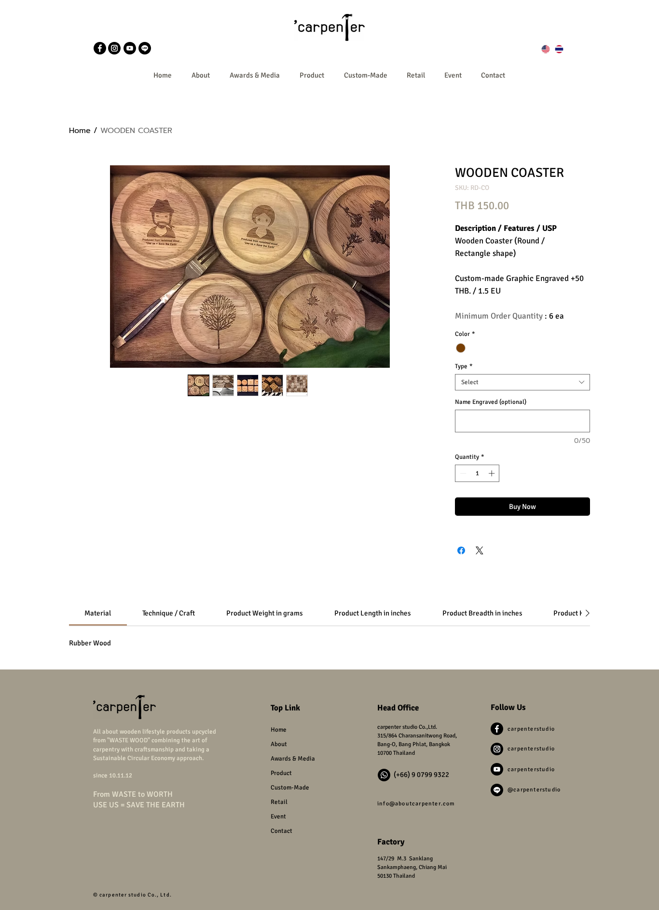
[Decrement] (462, 473)
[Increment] (492, 473)
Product (281, 773)
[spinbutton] (477, 473)
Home (80, 130)
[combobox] (522, 382)
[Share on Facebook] (461, 550)
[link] (97, 613)
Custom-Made (290, 787)
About (279, 744)
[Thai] (559, 49)
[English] (545, 49)
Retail (279, 802)
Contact (281, 831)
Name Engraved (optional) (490, 402)
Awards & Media (293, 759)
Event (278, 816)
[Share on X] (479, 550)
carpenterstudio (531, 729)
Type (464, 366)
